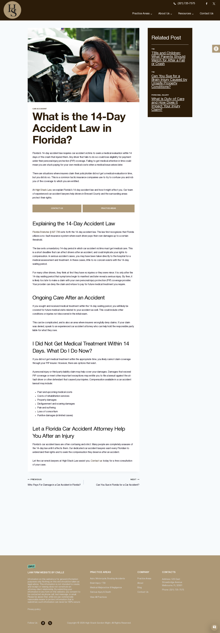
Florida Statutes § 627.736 (46, 232)
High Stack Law (43, 190)
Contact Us (206, 13)
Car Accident (39, 109)
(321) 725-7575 (186, 3)
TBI (153, 49)
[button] (216, 49)
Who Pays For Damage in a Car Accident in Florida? (54, 482)
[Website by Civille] (54, 570)
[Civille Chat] (214, 627)
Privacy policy (34, 609)
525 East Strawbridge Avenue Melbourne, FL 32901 (172, 582)
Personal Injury (160, 95)
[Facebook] (206, 3)
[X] (213, 3)
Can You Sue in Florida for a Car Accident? (117, 482)
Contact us (96, 461)
